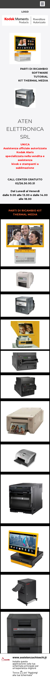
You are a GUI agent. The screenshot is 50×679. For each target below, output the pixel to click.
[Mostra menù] (42, 3)
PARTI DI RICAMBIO (34, 68)
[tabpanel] (25, 22)
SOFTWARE (40, 72)
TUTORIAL (41, 76)
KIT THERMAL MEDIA (33, 80)
